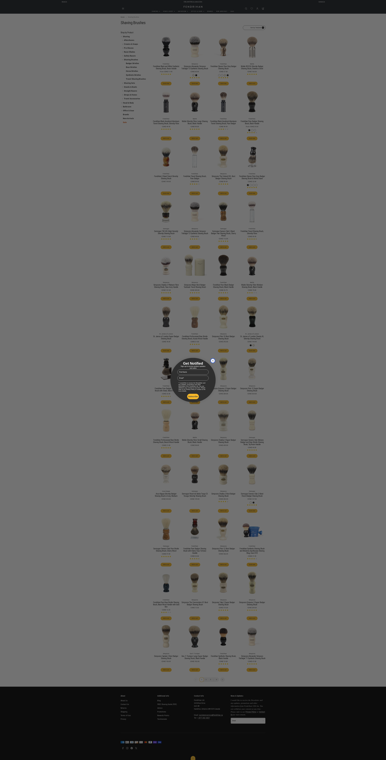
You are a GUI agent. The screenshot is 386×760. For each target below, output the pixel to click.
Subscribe (193, 396)
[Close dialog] (213, 361)
